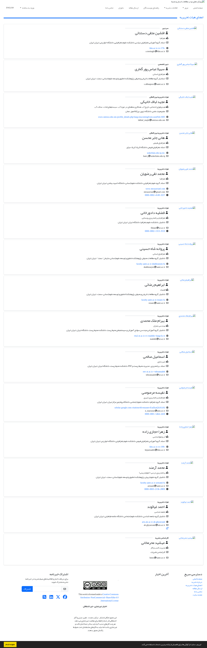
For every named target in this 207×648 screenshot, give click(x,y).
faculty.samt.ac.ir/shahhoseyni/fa (150, 264)
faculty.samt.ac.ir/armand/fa (152, 483)
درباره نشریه (197, 582)
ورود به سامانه (28, 8)
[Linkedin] (51, 598)
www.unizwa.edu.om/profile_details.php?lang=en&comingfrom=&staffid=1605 (131, 117)
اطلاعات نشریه (171, 8)
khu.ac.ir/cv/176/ (157, 48)
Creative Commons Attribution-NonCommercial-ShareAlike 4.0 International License (99, 597)
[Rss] (44, 598)
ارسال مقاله (133, 8)
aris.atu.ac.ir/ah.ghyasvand (153, 522)
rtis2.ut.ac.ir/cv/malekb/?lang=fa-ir (149, 336)
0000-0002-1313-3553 (155, 231)
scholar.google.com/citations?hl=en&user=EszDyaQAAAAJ (140, 408)
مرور (186, 8)
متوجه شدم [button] (10, 644)
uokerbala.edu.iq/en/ (156, 153)
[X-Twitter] (58, 598)
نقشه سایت (197, 595)
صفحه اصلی (198, 8)
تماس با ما (109, 8)
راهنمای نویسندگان (151, 8)
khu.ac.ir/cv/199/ (157, 447)
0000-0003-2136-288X (154, 489)
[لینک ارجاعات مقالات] (167, 528)
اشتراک (27, 589)
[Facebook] (65, 598)
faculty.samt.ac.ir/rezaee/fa (153, 300)
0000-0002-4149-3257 (155, 195)
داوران (121, 8)
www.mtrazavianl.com (155, 189)
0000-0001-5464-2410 (155, 414)
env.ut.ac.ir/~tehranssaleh (154, 372)
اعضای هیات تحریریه (194, 585)
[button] (140, 644)
